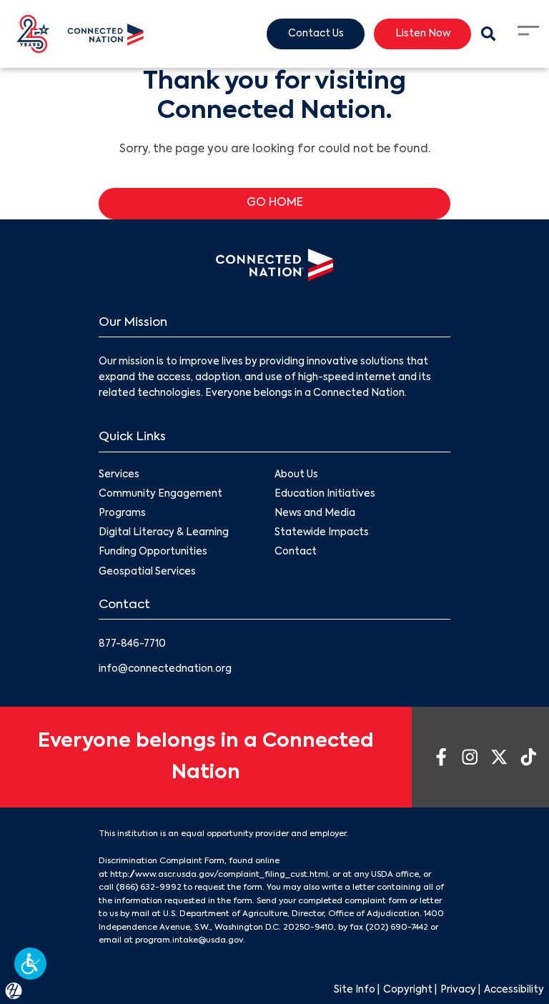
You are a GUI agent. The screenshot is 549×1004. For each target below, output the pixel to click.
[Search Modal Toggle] (488, 34)
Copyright (407, 990)
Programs (122, 513)
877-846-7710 (132, 644)
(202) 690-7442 (396, 927)
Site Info (354, 990)
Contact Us (316, 34)
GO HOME (275, 203)
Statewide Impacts (321, 532)
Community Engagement (160, 494)
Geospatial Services (147, 572)
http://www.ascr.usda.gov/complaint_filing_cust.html (219, 874)
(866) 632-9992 (149, 887)
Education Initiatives (324, 494)
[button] (30, 964)
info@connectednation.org (165, 669)
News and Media (314, 513)
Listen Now (422, 34)
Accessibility (514, 990)
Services (119, 474)
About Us (296, 474)
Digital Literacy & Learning (164, 532)
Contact (295, 552)
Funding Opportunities (153, 552)
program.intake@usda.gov (189, 940)
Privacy (458, 990)
